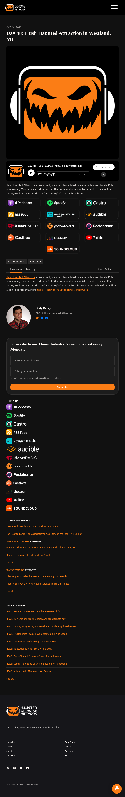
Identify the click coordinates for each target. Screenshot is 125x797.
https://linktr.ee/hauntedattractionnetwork (62, 289)
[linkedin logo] (46, 317)
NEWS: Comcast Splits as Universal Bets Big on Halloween (36, 663)
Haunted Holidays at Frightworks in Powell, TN (30, 555)
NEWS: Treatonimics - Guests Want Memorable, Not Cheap (36, 634)
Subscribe (62, 387)
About (9, 751)
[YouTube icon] (21, 768)
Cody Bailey (43, 308)
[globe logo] (38, 317)
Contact (68, 746)
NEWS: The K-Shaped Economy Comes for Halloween (33, 656)
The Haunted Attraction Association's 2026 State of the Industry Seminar (44, 534)
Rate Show (70, 742)
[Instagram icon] (14, 768)
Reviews (69, 751)
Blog (67, 755)
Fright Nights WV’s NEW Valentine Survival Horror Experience (37, 584)
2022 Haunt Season (17, 541)
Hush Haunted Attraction (20, 277)
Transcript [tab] (31, 269)
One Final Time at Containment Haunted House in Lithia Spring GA (40, 547)
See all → (11, 562)
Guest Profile (104, 269)
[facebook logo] (42, 317)
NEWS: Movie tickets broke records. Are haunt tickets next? (36, 619)
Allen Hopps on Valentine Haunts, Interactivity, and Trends (36, 576)
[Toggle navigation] (114, 8)
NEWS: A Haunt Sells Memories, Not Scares (28, 671)
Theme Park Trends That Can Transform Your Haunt (32, 526)
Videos (9, 746)
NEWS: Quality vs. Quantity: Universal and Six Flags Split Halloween (41, 626)
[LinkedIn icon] (27, 768)
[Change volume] (53, 174)
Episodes (10, 742)
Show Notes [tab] (16, 269)
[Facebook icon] (8, 768)
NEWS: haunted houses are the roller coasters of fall (33, 611)
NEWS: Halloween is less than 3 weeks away (29, 649)
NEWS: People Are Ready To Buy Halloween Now (31, 641)
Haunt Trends (15, 570)
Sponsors (10, 755)
